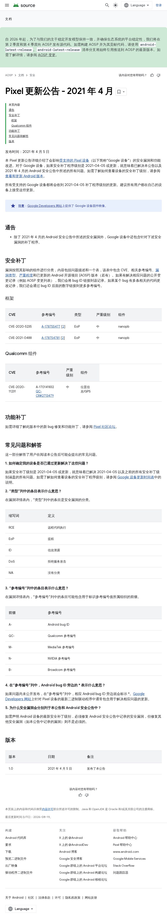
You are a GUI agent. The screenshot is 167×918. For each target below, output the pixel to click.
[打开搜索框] (107, 5)
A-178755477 (51, 326)
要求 (8, 845)
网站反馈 (91, 897)
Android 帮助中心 (125, 838)
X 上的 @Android (71, 838)
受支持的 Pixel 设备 (74, 160)
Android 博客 (68, 852)
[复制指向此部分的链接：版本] (20, 740)
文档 (8, 19)
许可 (58, 897)
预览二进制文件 (16, 859)
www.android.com (126, 852)
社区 (31, 897)
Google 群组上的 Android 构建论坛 (83, 872)
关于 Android (14, 897)
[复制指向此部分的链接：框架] (18, 298)
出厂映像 (11, 866)
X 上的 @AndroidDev (73, 845)
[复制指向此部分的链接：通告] (20, 228)
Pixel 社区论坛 (104, 427)
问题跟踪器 (120, 872)
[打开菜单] (7, 5)
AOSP (9, 75)
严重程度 (26, 275)
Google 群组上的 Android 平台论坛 (83, 866)
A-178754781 (51, 338)
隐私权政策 (72, 897)
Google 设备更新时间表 (135, 477)
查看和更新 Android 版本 (24, 176)
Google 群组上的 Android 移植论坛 (83, 879)
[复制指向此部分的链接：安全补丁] (30, 261)
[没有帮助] (158, 75)
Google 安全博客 (70, 859)
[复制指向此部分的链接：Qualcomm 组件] (41, 354)
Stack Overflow (123, 866)
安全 (32, 75)
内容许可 (47, 809)
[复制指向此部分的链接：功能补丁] (30, 417)
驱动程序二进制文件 (19, 872)
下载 (8, 852)
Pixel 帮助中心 (122, 845)
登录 (159, 5)
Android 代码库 (15, 838)
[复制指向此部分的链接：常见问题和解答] (46, 445)
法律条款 (44, 897)
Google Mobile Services (129, 859)
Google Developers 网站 (44, 206)
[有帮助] (152, 75)
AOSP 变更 (47, 55)
